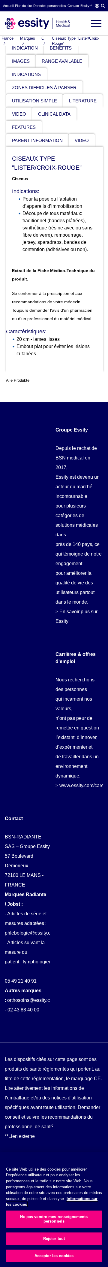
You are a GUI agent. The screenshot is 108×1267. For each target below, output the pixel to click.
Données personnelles (49, 6)
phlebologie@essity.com (31, 932)
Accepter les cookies (54, 1255)
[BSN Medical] (38, 23)
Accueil (8, 6)
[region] (54, 1209)
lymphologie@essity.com (49, 961)
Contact (73, 6)
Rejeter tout (54, 1238)
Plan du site (23, 6)
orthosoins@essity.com (31, 1000)
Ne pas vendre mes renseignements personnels (54, 1219)
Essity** (86, 6)
